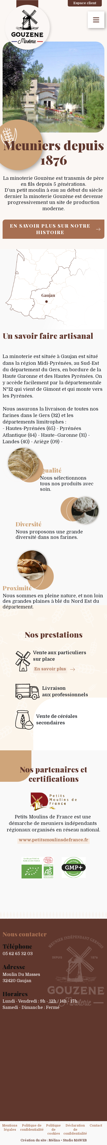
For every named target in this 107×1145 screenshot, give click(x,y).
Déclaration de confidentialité (75, 1129)
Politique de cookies (53, 1129)
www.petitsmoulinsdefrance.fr (53, 840)
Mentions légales (9, 1127)
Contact (96, 1125)
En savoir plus (50, 669)
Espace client (84, 3)
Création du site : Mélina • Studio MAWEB (54, 1140)
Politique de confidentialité (32, 1127)
